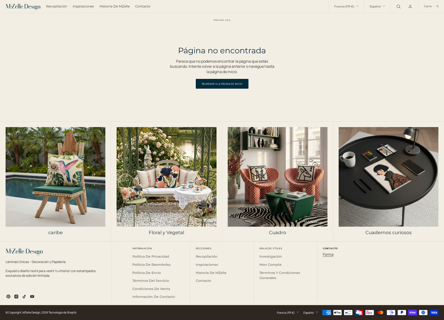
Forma (328, 254)
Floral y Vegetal (166, 232)
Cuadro (277, 232)
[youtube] (32, 296)
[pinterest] (8, 296)
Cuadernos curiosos (388, 232)
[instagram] (16, 296)
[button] (431, 6)
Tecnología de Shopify (62, 312)
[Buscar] (398, 6)
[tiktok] (24, 296)
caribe (55, 232)
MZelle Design (31, 312)
